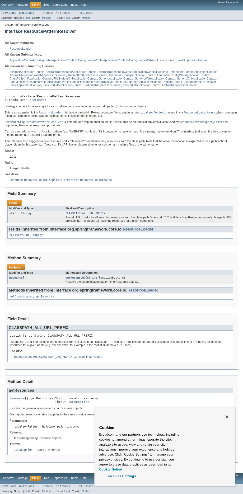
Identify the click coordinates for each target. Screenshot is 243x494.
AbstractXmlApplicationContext (87, 75)
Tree (47, 4)
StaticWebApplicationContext (102, 85)
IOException (78, 402)
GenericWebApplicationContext (155, 78)
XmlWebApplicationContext (179, 85)
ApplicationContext (21, 60)
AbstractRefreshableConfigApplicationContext (127, 72)
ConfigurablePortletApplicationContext (103, 60)
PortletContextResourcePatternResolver (87, 82)
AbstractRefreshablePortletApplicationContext (187, 72)
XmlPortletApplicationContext (141, 85)
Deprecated (60, 4)
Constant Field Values (88, 356)
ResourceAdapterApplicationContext (138, 82)
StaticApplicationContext (25, 85)
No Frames (63, 12)
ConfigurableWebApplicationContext (152, 60)
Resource (16, 277)
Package (22, 4)
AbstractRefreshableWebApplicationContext (37, 75)
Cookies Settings (122, 476)
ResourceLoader (20, 48)
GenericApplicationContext (116, 78)
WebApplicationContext (193, 60)
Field (27, 17)
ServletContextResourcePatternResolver (190, 82)
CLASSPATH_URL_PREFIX (26, 235)
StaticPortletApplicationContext (62, 85)
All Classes (86, 12)
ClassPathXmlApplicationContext (30, 78)
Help (83, 4)
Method (46, 17)
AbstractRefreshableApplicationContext (71, 72)
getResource (45, 296)
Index (74, 4)
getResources (75, 277)
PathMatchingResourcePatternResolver (35, 82)
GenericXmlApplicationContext (196, 78)
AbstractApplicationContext (26, 72)
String (26, 213)
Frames (48, 12)
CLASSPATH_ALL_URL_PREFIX (85, 213)
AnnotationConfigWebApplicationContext (183, 75)
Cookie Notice (110, 469)
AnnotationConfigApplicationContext (131, 75)
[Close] (227, 417)
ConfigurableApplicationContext (56, 60)
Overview (7, 4)
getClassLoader (21, 296)
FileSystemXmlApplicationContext (75, 78)
